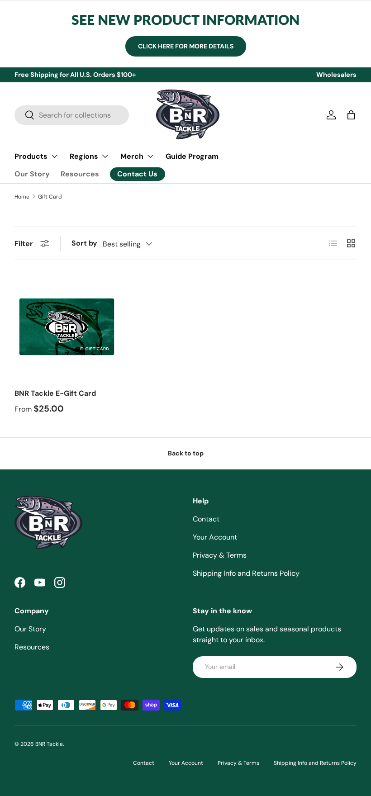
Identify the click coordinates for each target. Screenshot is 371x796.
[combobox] (71, 115)
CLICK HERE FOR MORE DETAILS (185, 46)
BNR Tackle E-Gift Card (55, 393)
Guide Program (192, 156)
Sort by (84, 243)
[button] (351, 115)
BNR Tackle (49, 744)
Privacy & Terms (220, 555)
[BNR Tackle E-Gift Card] (66, 327)
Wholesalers (336, 75)
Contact (206, 519)
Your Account (215, 537)
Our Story (32, 174)
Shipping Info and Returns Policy (246, 573)
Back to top (186, 453)
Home (21, 196)
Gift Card (50, 196)
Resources (80, 174)
